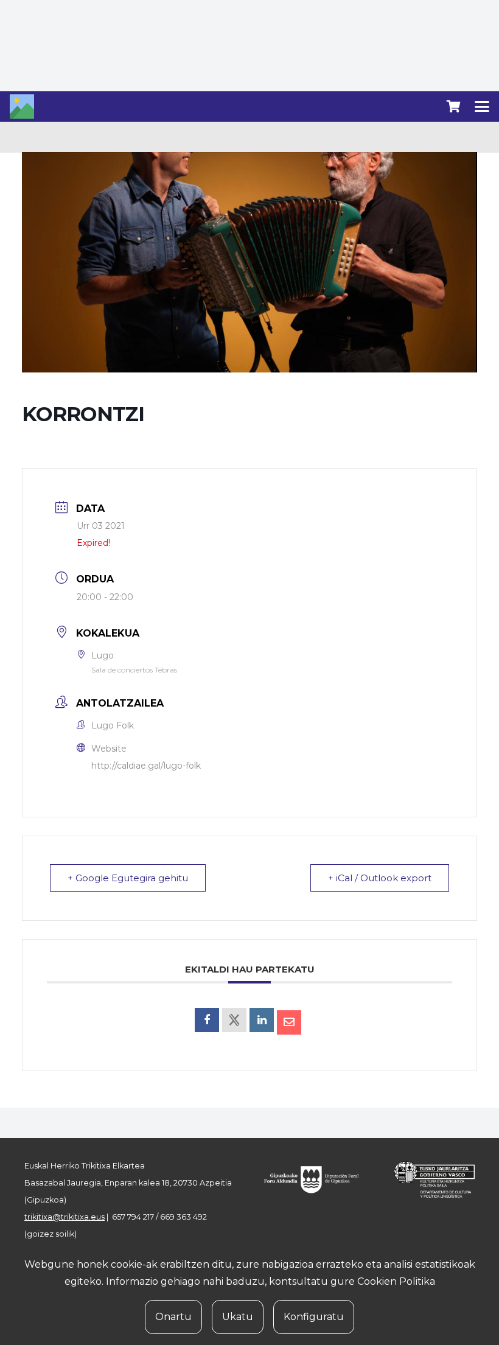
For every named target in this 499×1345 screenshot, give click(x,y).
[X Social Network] (234, 1020)
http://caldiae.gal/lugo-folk (146, 765)
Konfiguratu (314, 1316)
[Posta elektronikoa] (289, 1022)
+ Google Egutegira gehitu (128, 878)
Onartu (173, 1316)
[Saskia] (453, 106)
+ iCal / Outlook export (379, 878)
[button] (482, 106)
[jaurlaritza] (428, 1179)
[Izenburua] (22, 106)
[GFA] (317, 1179)
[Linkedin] (262, 1020)
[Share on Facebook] (207, 1020)
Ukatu (237, 1316)
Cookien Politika (396, 1281)
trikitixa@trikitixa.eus (64, 1216)
